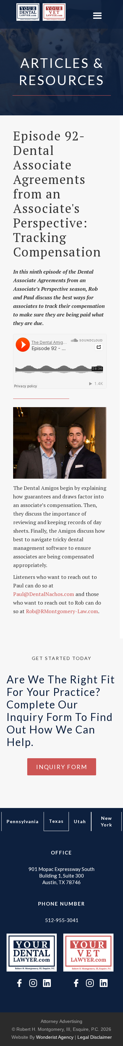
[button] (97, 16)
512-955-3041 (61, 920)
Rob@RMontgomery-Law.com (62, 611)
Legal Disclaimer (94, 1037)
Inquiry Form (61, 766)
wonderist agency (54, 1037)
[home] (26, 12)
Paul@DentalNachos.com (44, 594)
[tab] (22, 821)
